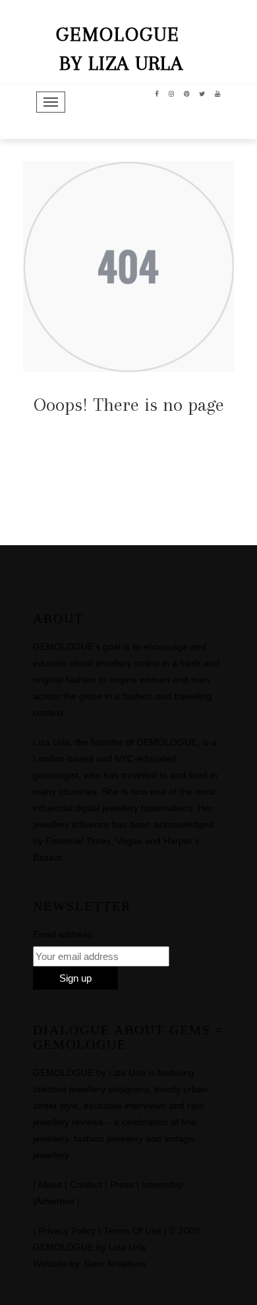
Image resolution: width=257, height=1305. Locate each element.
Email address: (64, 934)
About (50, 1185)
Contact (86, 1185)
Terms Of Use (132, 1231)
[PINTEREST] (187, 93)
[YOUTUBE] (218, 93)
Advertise (55, 1201)
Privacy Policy (67, 1231)
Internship (162, 1185)
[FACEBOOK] (157, 93)
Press (122, 1185)
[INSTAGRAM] (172, 93)
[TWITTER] (202, 93)
